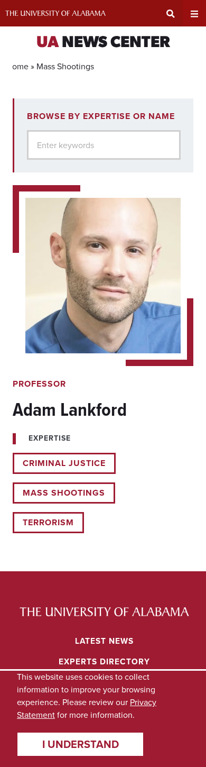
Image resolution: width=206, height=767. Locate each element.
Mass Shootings (64, 493)
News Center (103, 43)
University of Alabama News (104, 611)
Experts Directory (104, 661)
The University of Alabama (55, 13)
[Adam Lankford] (103, 359)
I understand (80, 744)
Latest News (104, 641)
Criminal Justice (64, 463)
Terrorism (48, 522)
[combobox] (104, 145)
